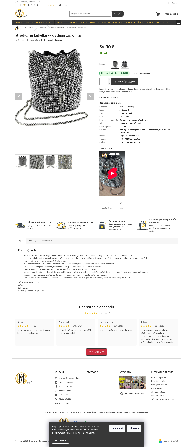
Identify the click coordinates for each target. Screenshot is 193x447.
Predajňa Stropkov (159, 384)
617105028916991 (66, 394)
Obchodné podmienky (54, 412)
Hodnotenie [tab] (47, 240)
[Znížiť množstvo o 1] (109, 83)
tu (93, 432)
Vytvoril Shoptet (171, 441)
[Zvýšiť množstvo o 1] (109, 80)
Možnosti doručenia (141, 73)
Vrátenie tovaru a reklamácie (163, 399)
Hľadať (117, 13)
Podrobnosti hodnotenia (51, 40)
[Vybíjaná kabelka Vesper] (125, 64)
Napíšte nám (156, 388)
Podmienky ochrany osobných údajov (81, 412)
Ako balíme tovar (158, 392)
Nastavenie (60, 440)
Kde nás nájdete (158, 381)
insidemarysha (65, 390)
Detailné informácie (107, 97)
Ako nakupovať (157, 395)
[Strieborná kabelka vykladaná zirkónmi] (115, 64)
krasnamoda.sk (65, 386)
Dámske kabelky (126, 107)
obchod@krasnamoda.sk (69, 378)
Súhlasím (134, 428)
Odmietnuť (117, 428)
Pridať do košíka (126, 81)
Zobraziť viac (96, 352)
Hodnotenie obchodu (96, 306)
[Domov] (16, 28)
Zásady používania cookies (110, 412)
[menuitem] (17, 22)
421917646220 (65, 399)
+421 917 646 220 (66, 382)
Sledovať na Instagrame (134, 393)
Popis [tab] (20, 240)
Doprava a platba (158, 377)
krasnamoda (64, 403)
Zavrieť (127, 203)
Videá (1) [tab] (32, 240)
